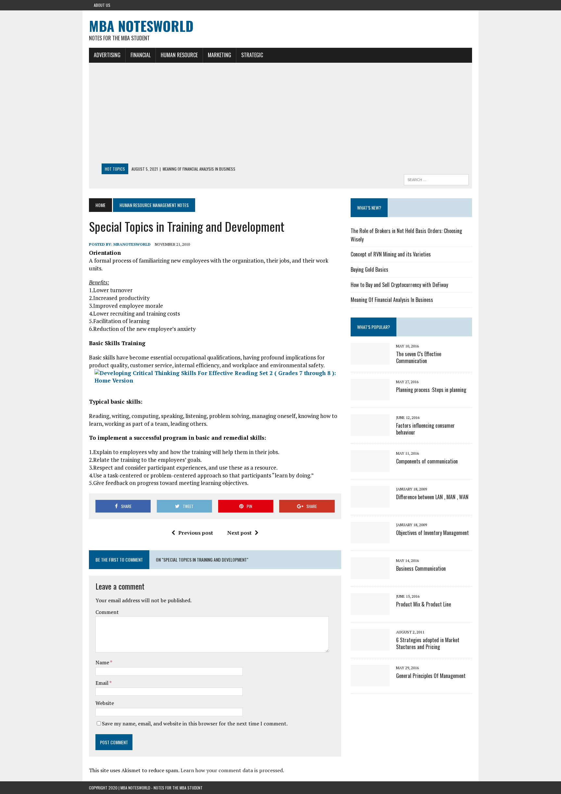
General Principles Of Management (431, 676)
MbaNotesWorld (132, 244)
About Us (102, 5)
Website (104, 703)
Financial (141, 55)
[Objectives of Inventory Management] (370, 538)
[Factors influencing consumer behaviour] (370, 431)
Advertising (107, 55)
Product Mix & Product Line (423, 604)
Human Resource (179, 55)
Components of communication (427, 461)
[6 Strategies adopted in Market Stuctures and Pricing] (370, 646)
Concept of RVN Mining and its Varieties (391, 254)
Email (102, 682)
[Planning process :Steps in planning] (370, 395)
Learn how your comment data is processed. (232, 770)
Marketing (219, 55)
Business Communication (421, 568)
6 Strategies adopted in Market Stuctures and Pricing (427, 643)
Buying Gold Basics (369, 269)
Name (102, 662)
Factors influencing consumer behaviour (425, 429)
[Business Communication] (370, 574)
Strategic (252, 55)
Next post (239, 532)
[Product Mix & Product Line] (370, 610)
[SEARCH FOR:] (436, 179)
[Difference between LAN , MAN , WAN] (370, 503)
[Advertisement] (280, 114)
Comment (107, 612)
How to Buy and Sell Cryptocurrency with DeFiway (399, 285)
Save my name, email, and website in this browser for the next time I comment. (195, 723)
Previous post (195, 532)
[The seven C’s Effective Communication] (370, 360)
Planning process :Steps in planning (431, 390)
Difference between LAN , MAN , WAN (432, 497)
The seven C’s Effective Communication (418, 357)
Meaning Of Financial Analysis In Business (392, 300)
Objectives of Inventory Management (432, 533)
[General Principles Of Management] (370, 681)
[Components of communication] (370, 467)
